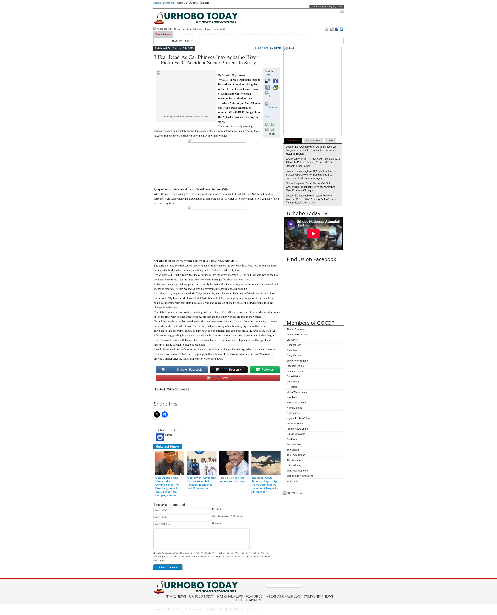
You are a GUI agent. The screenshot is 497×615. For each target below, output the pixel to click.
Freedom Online (295, 366)
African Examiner (296, 329)
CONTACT (194, 3)
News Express (294, 408)
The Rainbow (294, 460)
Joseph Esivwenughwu (299, 146)
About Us (182, 3)
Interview (176, 40)
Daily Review (294, 355)
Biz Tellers (292, 339)
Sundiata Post (294, 444)
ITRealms (292, 387)
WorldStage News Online (300, 476)
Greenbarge (293, 381)
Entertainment (303, 34)
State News (163, 34)
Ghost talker (293, 158)
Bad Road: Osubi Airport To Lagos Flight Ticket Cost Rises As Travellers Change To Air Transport (265, 484)
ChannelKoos (294, 345)
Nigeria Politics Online (298, 418)
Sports (189, 40)
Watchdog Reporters (297, 470)
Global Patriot (294, 376)
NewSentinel (293, 413)
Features (227, 34)
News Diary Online (297, 402)
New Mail (292, 397)
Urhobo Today (184, 34)
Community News (278, 34)
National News (207, 34)
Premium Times (295, 423)
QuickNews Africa (296, 434)
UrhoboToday (294, 465)
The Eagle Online (296, 455)
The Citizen (293, 449)
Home (165, 40)
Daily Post (292, 350)
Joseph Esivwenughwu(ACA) (302, 171)
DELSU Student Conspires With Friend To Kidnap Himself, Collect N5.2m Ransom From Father (313, 162)
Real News (292, 439)
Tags (330, 140)
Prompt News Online (297, 428)
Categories (313, 140)
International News (249, 34)
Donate (205, 3)
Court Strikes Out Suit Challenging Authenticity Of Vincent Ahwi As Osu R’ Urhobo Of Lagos (310, 187)
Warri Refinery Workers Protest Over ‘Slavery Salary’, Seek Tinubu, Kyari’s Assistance (311, 199)
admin (278, 47)
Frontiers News (295, 371)
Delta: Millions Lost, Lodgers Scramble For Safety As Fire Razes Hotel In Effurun (312, 150)
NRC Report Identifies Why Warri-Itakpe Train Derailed (197, 29)
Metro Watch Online (297, 392)
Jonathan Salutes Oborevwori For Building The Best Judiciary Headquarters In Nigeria (309, 175)
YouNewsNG (293, 481)
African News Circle (297, 334)
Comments (293, 140)
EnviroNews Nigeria (297, 360)
